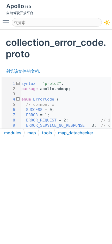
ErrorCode (43, 99)
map (31, 132)
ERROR (32, 115)
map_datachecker (75, 132)
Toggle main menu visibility (6, 22)
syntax (28, 83)
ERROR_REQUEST (41, 120)
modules (12, 132)
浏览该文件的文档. (23, 71)
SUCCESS (34, 109)
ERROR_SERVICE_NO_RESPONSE (55, 125)
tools (47, 132)
